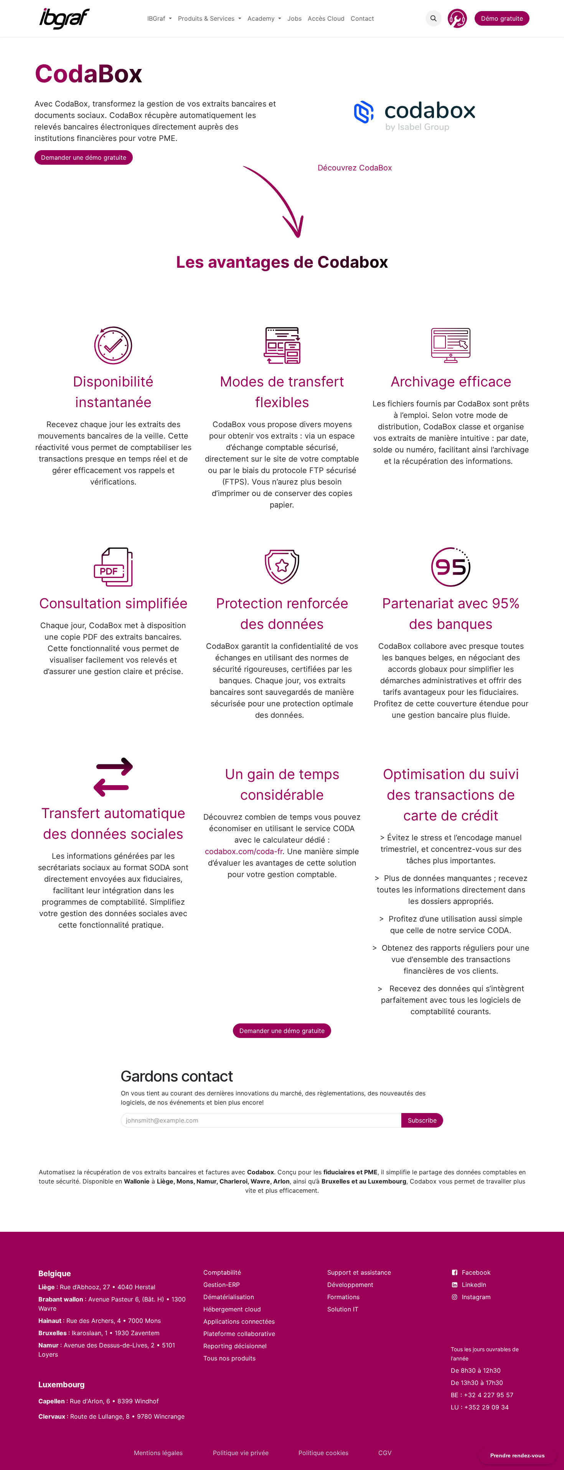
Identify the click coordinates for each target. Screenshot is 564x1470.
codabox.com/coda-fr (243, 890)
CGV (385, 1453)
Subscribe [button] (422, 1120)
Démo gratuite (502, 18)
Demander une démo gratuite (83, 157)
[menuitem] (159, 18)
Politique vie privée (241, 1453)
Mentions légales (158, 1453)
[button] (433, 18)
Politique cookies (323, 1453)
